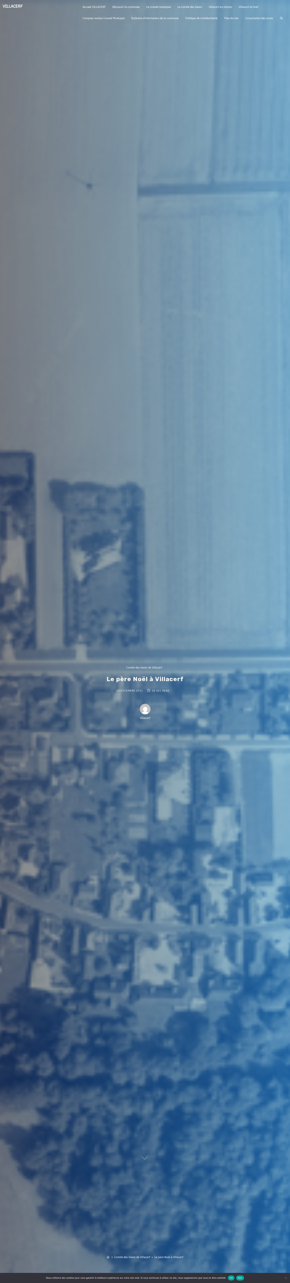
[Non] (285, 1278)
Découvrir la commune (126, 7)
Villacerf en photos (220, 7)
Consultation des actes (259, 18)
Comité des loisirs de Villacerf (144, 667)
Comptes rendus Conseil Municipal (104, 18)
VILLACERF (13, 6)
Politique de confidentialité (201, 18)
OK (231, 1277)
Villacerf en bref (248, 7)
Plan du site (231, 18)
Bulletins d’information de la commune (155, 18)
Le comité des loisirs (190, 7)
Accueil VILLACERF (94, 7)
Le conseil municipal (158, 7)
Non (240, 1277)
